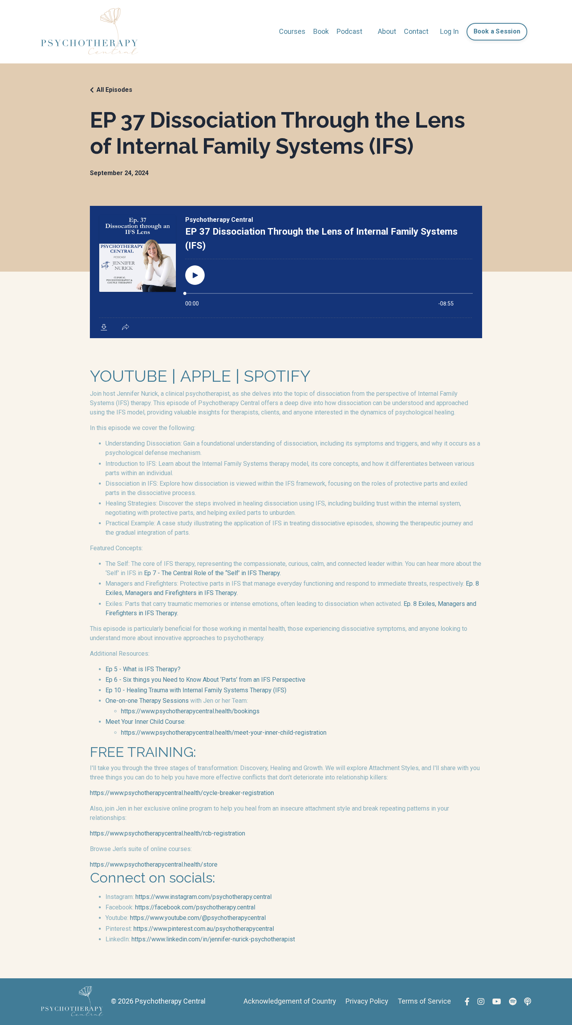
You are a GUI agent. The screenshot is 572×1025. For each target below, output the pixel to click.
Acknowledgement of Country (290, 1001)
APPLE (205, 376)
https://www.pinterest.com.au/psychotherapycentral (203, 928)
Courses (292, 31)
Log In (449, 31)
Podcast (349, 31)
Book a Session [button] (497, 31)
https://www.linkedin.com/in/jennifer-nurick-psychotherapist (213, 939)
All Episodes (114, 89)
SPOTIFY (277, 376)
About (387, 31)
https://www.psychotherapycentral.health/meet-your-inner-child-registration (223, 732)
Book (321, 31)
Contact (416, 31)
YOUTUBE (128, 376)
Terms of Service (424, 1001)
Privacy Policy (367, 1001)
